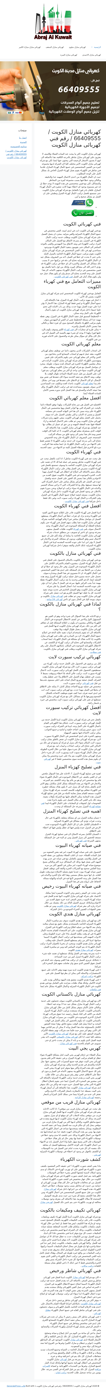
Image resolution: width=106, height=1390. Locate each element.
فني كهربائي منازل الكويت (77, 501)
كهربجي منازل (46, 1202)
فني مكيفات (95, 989)
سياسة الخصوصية (18, 146)
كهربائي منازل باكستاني (67, 1037)
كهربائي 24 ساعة (55, 599)
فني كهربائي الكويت (63, 276)
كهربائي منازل (56, 596)
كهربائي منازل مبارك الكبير (30, 47)
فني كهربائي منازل (68, 1043)
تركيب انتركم (87, 976)
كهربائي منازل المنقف (55, 47)
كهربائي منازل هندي (84, 950)
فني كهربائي (87, 683)
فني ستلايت (95, 652)
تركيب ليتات (61, 1372)
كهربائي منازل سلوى (77, 47)
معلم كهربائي (87, 383)
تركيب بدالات (88, 1266)
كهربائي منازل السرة (68, 55)
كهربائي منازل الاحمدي (91, 55)
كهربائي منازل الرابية (84, 1097)
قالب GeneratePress (16, 1386)
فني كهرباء (69, 329)
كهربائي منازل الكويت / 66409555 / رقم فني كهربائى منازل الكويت (16, 154)
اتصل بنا (23, 137)
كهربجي (97, 1154)
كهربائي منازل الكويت (66, 906)
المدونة (23, 142)
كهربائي (63, 1359)
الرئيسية (97, 47)
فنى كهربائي (81, 840)
